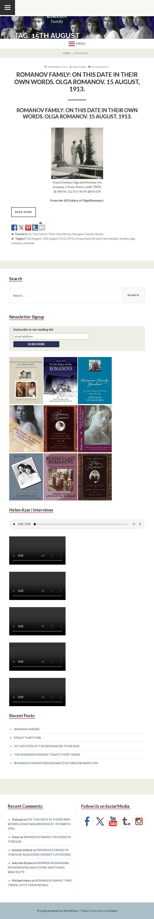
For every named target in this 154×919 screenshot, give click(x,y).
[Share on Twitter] (21, 228)
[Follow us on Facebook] (87, 821)
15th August (33, 238)
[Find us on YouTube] (113, 821)
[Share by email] (42, 225)
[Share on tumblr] (35, 228)
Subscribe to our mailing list (33, 329)
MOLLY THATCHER (27, 737)
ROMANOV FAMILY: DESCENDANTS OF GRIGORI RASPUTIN (56, 763)
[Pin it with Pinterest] (28, 228)
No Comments (100, 67)
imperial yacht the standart (101, 238)
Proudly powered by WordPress (57, 910)
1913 (69, 238)
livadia (124, 238)
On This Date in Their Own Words (49, 234)
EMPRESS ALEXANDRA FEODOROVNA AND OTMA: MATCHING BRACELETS (38, 867)
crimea (78, 238)
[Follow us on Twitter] (100, 821)
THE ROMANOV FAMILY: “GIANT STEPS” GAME (47, 754)
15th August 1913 (53, 238)
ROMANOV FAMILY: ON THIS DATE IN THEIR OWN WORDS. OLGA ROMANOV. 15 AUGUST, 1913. (77, 82)
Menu (80, 43)
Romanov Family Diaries (87, 234)
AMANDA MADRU (27, 729)
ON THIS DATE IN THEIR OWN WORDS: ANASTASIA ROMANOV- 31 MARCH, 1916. (39, 824)
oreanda (29, 243)
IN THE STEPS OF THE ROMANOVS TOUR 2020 (46, 746)
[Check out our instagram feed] (139, 821)
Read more (25, 214)
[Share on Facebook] (14, 228)
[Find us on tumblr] (126, 821)
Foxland (112, 910)
